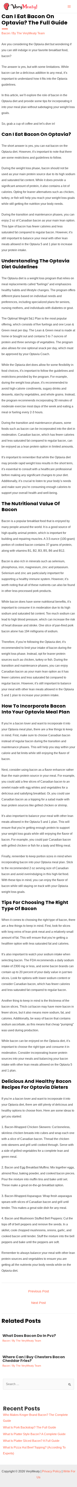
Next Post (38, 1303)
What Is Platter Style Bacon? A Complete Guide (34, 1434)
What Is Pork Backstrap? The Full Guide (29, 1427)
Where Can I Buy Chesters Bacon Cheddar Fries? (33, 1358)
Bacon (5, 33)
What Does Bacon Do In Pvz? (29, 1335)
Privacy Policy (51, 1471)
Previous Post (38, 1291)
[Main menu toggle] (69, 6)
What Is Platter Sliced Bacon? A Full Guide (31, 1440)
